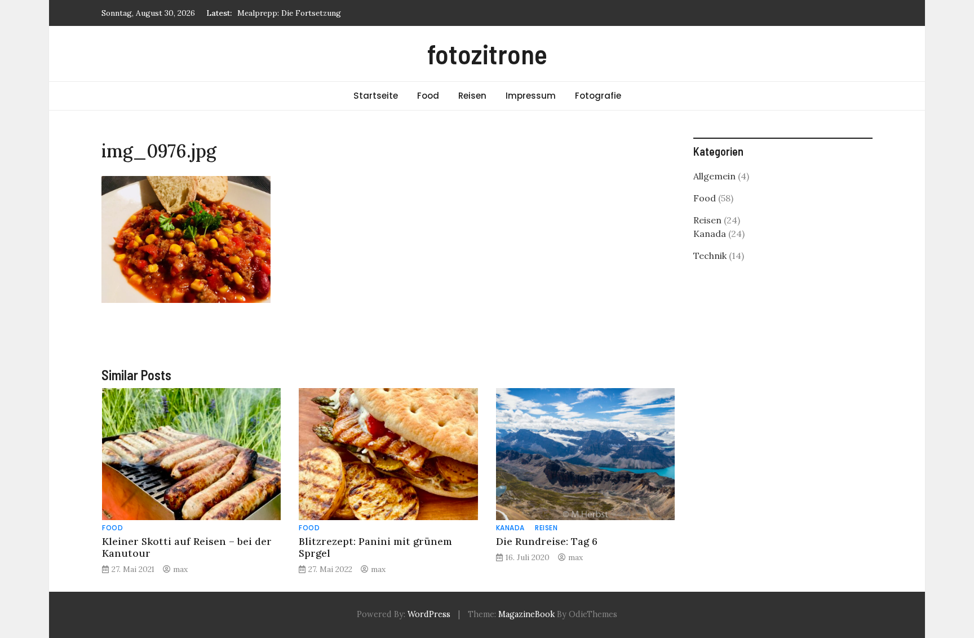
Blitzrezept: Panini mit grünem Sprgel (375, 547)
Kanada (510, 528)
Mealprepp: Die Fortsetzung (289, 13)
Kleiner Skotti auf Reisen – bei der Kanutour (187, 547)
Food (428, 96)
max (180, 569)
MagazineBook (526, 614)
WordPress (429, 614)
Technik (710, 255)
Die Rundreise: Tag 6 (546, 541)
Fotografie (598, 96)
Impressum (531, 96)
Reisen (472, 96)
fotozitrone (487, 53)
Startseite (375, 96)
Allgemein (714, 176)
